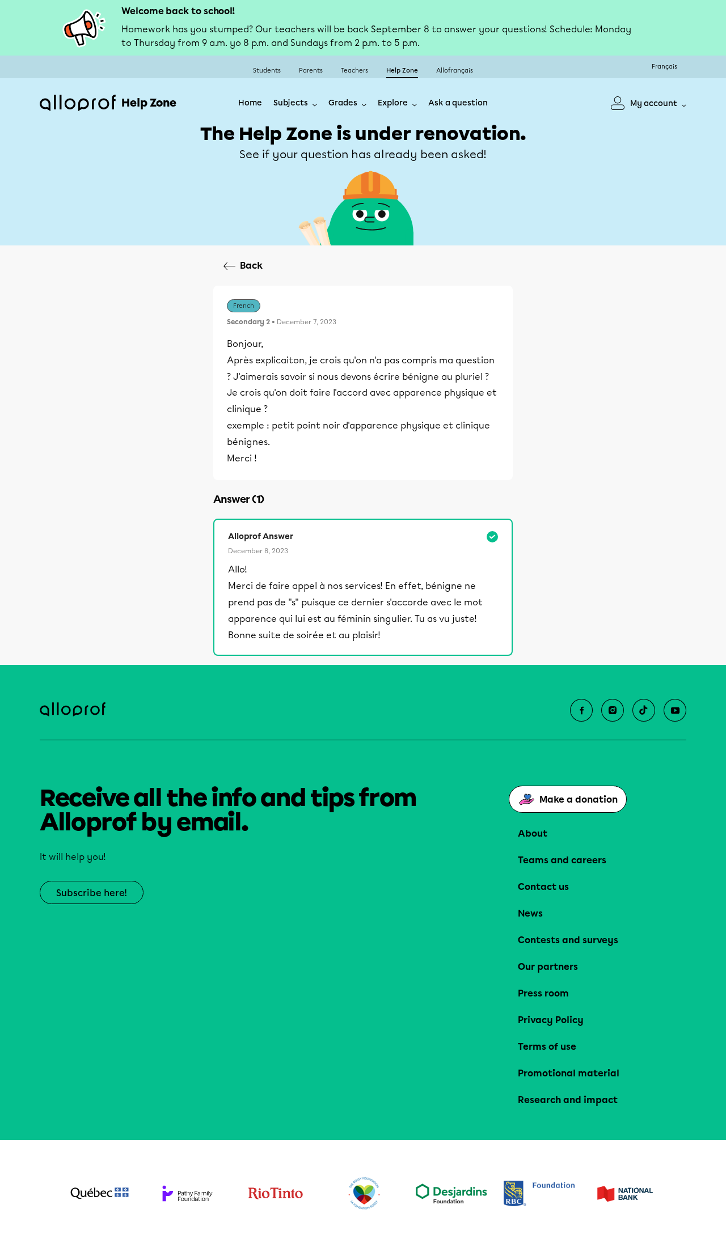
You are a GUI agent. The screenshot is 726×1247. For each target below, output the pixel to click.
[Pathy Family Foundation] (187, 1193)
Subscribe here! (91, 893)
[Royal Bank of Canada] (539, 1193)
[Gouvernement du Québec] (99, 1193)
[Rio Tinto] (275, 1194)
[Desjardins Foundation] (451, 1193)
